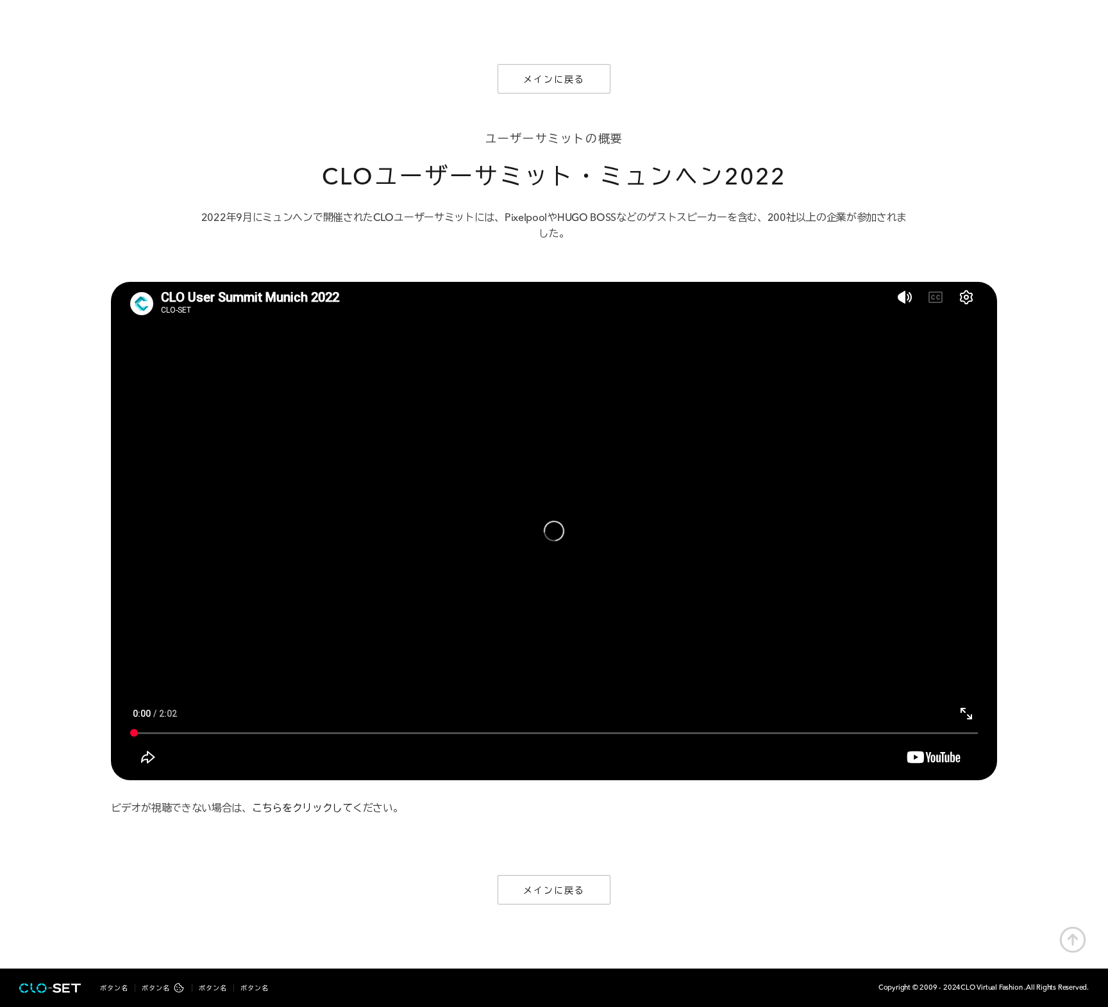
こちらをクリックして (302, 809)
